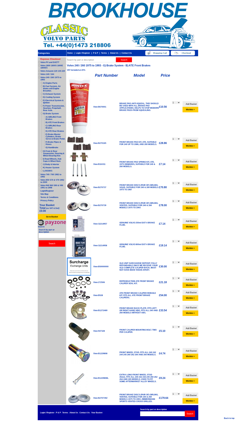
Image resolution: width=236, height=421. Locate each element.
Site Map (44, 194)
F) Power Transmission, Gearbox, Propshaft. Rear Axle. (53, 108)
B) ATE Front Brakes (55, 122)
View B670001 (99, 107)
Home (70, 53)
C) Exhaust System (52, 94)
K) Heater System (51, 167)
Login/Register (47, 191)
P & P (95, 53)
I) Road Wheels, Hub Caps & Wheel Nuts (52, 160)
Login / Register (83, 53)
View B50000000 (101, 266)
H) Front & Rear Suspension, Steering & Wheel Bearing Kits (53, 153)
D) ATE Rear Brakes (55, 131)
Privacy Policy (47, 200)
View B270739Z (100, 398)
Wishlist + (190, 109)
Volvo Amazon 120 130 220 (52, 71)
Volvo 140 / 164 (47, 74)
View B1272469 (100, 310)
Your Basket (96, 413)
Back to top (229, 418)
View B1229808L (101, 378)
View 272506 (99, 282)
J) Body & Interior (51, 164)
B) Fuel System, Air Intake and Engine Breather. (52, 88)
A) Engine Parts (50, 83)
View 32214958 (100, 245)
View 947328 (99, 331)
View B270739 (99, 205)
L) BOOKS (47, 171)
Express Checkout (50, 59)
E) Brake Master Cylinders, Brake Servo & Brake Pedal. (55, 136)
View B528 (98, 295)
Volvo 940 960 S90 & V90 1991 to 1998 (51, 186)
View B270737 (99, 187)
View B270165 (99, 143)
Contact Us (127, 53)
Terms (104, 53)
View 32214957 (100, 224)
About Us (114, 53)
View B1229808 (100, 353)
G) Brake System (51, 113)
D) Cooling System (51, 97)
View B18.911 (99, 164)
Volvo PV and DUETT (49, 62)
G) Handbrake (52, 147)
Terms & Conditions (49, 197)
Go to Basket (52, 217)
